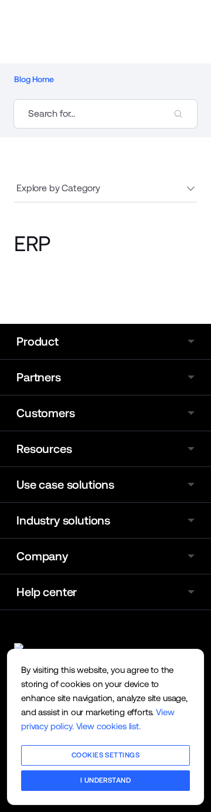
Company (42, 556)
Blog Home (34, 79)
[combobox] (105, 114)
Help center (46, 592)
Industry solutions (63, 520)
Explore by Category (58, 188)
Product (37, 341)
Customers (45, 413)
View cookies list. (108, 726)
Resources (44, 449)
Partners (38, 377)
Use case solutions (65, 485)
